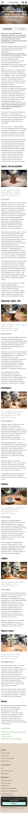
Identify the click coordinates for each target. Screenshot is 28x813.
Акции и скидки (6, 783)
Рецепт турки (5, 199)
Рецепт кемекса (6, 517)
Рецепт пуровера (6, 333)
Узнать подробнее (14, 800)
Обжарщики (5, 773)
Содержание (14, 29)
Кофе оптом (5, 761)
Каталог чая (5, 756)
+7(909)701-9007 (7, 794)
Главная (3, 7)
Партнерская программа (9, 788)
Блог (7, 7)
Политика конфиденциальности (9, 807)
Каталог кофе (5, 753)
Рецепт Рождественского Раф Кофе (11, 739)
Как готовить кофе (7, 771)
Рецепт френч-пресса (7, 662)
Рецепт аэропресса (6, 421)
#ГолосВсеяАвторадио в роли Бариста (14, 5)
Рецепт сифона (5, 589)
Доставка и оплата (7, 780)
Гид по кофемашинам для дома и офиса (13, 53)
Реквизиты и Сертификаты (9, 791)
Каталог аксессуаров (7, 758)
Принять (14, 803)
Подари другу (5, 786)
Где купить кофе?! (6, 736)
